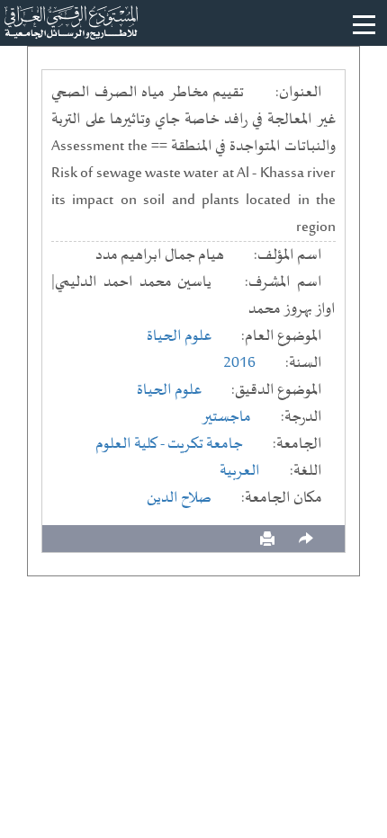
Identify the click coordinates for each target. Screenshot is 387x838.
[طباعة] (267, 539)
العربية (240, 471)
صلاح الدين (179, 498)
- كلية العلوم (131, 444)
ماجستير (226, 417)
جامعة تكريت (205, 444)
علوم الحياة (179, 336)
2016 (239, 363)
